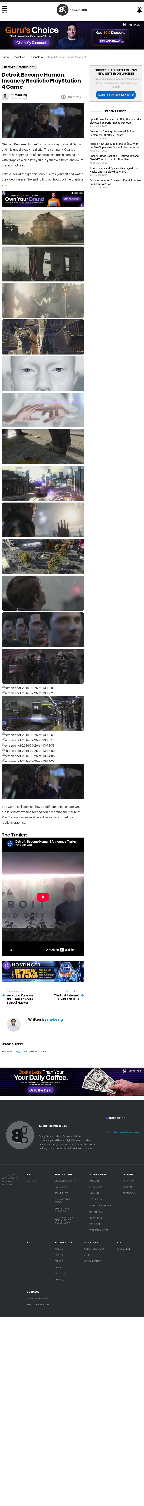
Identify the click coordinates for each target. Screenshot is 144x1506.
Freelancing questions (62, 1210)
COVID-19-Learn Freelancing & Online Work (64, 1220)
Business (33, 1292)
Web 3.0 (59, 1249)
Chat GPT (60, 1255)
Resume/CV (61, 1193)
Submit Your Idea (94, 1249)
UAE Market (61, 1187)
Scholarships (92, 1261)
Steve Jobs (96, 1218)
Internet (129, 1174)
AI (28, 1242)
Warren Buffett (98, 1230)
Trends (59, 1261)
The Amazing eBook (62, 1201)
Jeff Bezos (95, 1199)
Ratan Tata (96, 1211)
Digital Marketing (65, 1180)
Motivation (97, 1174)
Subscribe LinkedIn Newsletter (116, 94)
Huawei (59, 1279)
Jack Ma (94, 1193)
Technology (63, 1242)
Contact (32, 1180)
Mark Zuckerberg (100, 1205)
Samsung (60, 1273)
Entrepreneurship (37, 1298)
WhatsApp (129, 1180)
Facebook (129, 1193)
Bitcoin (127, 1187)
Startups (91, 1242)
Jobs (87, 1255)
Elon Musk (95, 1187)
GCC (119, 1242)
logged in (21, 1051)
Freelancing (63, 1174)
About (31, 1174)
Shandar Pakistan (38, 1304)
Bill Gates (95, 1180)
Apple (58, 1267)
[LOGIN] (139, 9)
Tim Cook (95, 1224)
